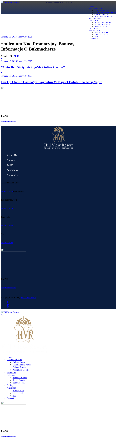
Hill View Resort (28, 297)
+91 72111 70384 (7, 208)
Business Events (103, 22)
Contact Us (12, 175)
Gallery (93, 28)
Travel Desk (101, 34)
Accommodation (97, 8)
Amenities (94, 30)
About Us (12, 155)
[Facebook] (13, 56)
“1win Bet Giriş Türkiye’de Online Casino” (33, 67)
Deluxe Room (101, 10)
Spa (96, 36)
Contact (93, 38)
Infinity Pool (101, 32)
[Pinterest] (18, 56)
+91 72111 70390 (7, 191)
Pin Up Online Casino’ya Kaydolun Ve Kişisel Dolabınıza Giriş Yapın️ (51, 82)
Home (92, 6)
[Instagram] (8, 307)
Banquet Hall (102, 26)
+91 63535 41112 (7, 243)
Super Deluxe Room (105, 12)
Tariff (10, 165)
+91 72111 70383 (7, 225)
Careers (11, 160)
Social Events (102, 24)
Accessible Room (103, 16)
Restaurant (95, 18)
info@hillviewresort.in (8, 121)
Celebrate (94, 20)
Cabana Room (101, 14)
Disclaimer (12, 170)
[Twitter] (15, 56)
